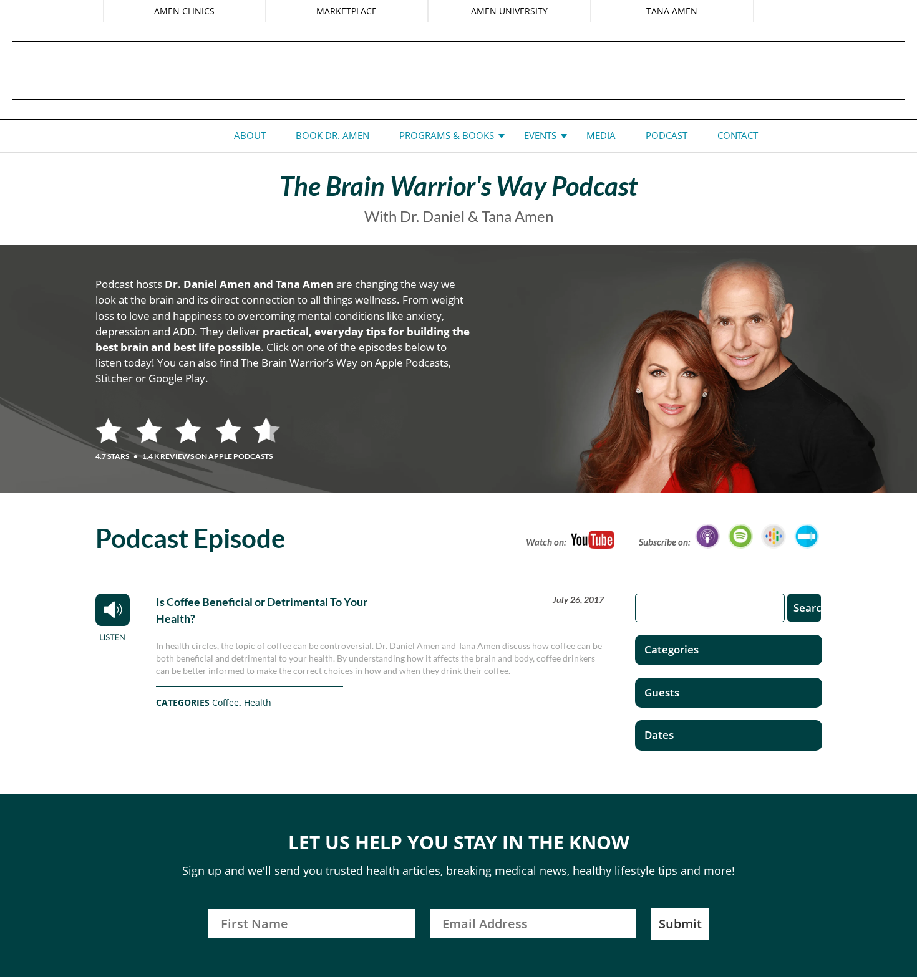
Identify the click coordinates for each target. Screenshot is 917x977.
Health (257, 702)
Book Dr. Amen (332, 135)
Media (601, 135)
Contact (737, 135)
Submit (680, 923)
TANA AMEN (671, 11)
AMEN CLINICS (184, 11)
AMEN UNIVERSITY (509, 11)
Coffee (225, 702)
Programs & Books (446, 135)
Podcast (666, 135)
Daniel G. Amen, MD (458, 70)
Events (540, 135)
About (250, 135)
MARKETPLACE (346, 11)
